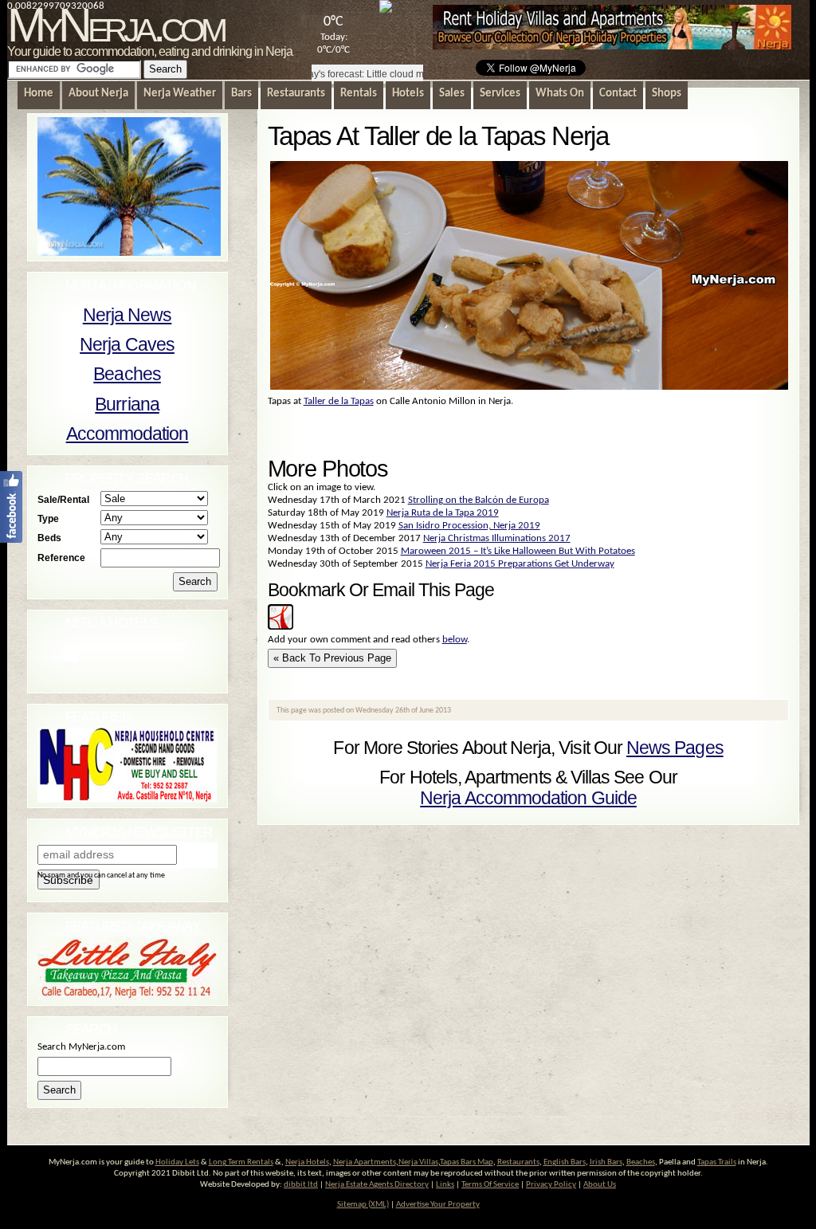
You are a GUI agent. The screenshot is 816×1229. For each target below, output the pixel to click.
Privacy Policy (551, 1184)
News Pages (675, 747)
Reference (61, 557)
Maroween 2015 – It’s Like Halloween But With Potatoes (518, 551)
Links (445, 1184)
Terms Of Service (490, 1184)
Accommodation (127, 433)
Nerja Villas (418, 1162)
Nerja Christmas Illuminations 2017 (497, 538)
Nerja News (127, 314)
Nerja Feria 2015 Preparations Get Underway (520, 564)
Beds (49, 537)
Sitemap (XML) (363, 1204)
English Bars (564, 1162)
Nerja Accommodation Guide (528, 797)
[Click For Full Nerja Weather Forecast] (385, 10)
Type (48, 518)
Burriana (127, 404)
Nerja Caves (127, 344)
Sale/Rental (63, 499)
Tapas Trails (716, 1162)
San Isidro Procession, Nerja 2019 (469, 525)
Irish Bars (606, 1162)
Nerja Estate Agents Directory (377, 1184)
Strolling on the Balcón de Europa (478, 500)
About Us (599, 1184)
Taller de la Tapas (339, 401)
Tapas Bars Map (466, 1162)
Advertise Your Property (438, 1204)
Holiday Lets (177, 1162)
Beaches (126, 373)
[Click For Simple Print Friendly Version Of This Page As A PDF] (280, 627)
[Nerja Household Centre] (127, 800)
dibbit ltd (301, 1184)
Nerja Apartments (364, 1162)
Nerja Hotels (307, 1162)
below (454, 639)
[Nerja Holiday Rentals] (612, 46)
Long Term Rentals (241, 1162)
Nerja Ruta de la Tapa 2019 (442, 513)
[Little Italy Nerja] (127, 996)
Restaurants (518, 1162)
